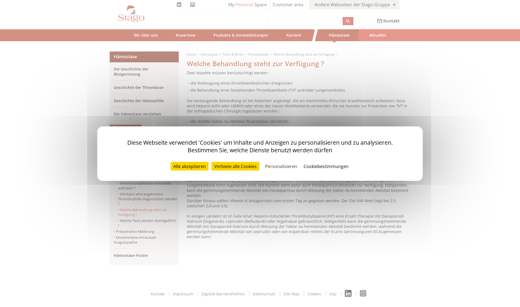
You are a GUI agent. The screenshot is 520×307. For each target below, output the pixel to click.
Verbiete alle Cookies (235, 166)
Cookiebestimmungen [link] (326, 166)
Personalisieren (281, 166)
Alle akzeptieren (189, 166)
